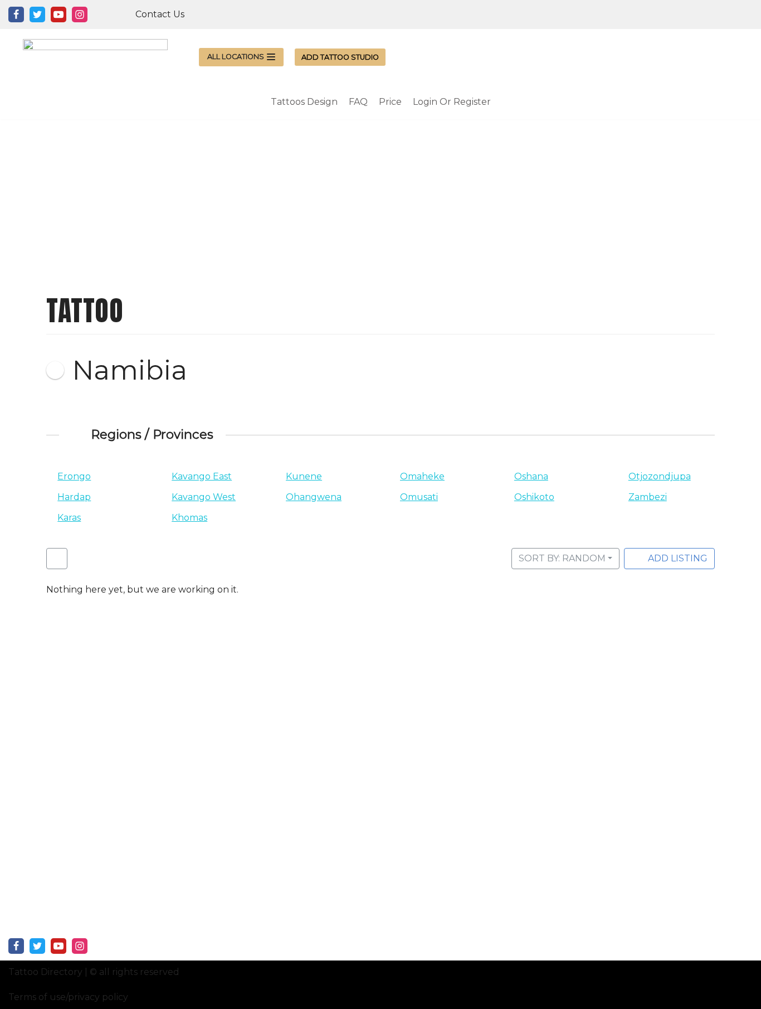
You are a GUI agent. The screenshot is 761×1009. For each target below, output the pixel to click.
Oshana (531, 476)
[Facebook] (16, 14)
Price (390, 101)
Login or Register (452, 101)
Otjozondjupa (659, 476)
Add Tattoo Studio (340, 57)
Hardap (74, 497)
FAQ (358, 101)
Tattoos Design (304, 101)
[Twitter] (37, 14)
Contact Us (159, 14)
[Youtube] (58, 14)
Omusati (419, 497)
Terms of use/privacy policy (68, 997)
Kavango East (202, 476)
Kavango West (204, 497)
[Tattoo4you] (95, 57)
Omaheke (422, 476)
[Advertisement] (380, 197)
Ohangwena (314, 497)
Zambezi (647, 497)
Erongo (74, 476)
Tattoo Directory (45, 972)
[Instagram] (79, 14)
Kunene (304, 476)
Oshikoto (534, 497)
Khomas (189, 517)
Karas (69, 517)
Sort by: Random (562, 558)
